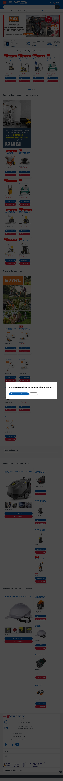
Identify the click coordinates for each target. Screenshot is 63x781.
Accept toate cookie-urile (18, 394)
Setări (33, 394)
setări (52, 387)
